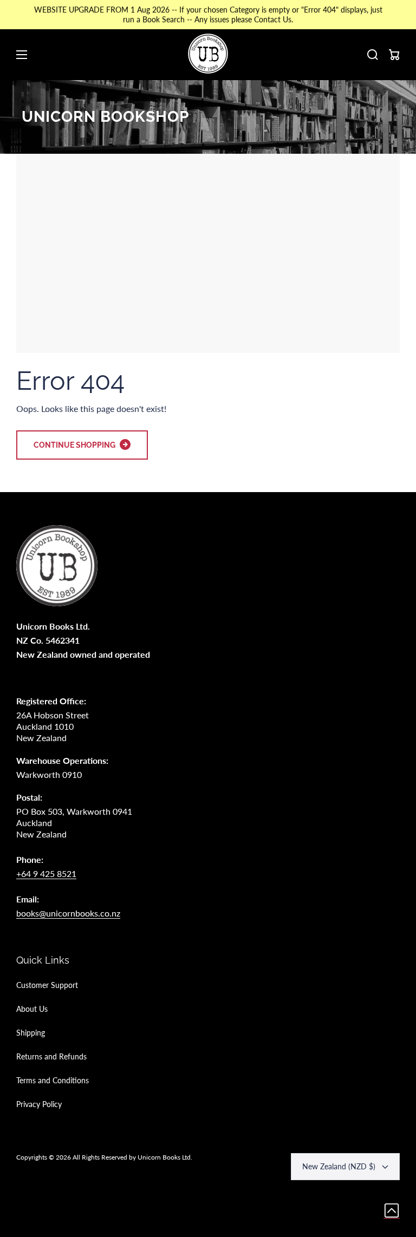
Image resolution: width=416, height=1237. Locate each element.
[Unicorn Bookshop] (208, 54)
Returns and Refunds (51, 1056)
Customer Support (47, 985)
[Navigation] (21, 54)
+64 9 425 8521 (46, 873)
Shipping (30, 1032)
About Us (32, 1008)
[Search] (373, 55)
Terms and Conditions (52, 1080)
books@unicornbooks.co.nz (68, 913)
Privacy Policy (39, 1104)
